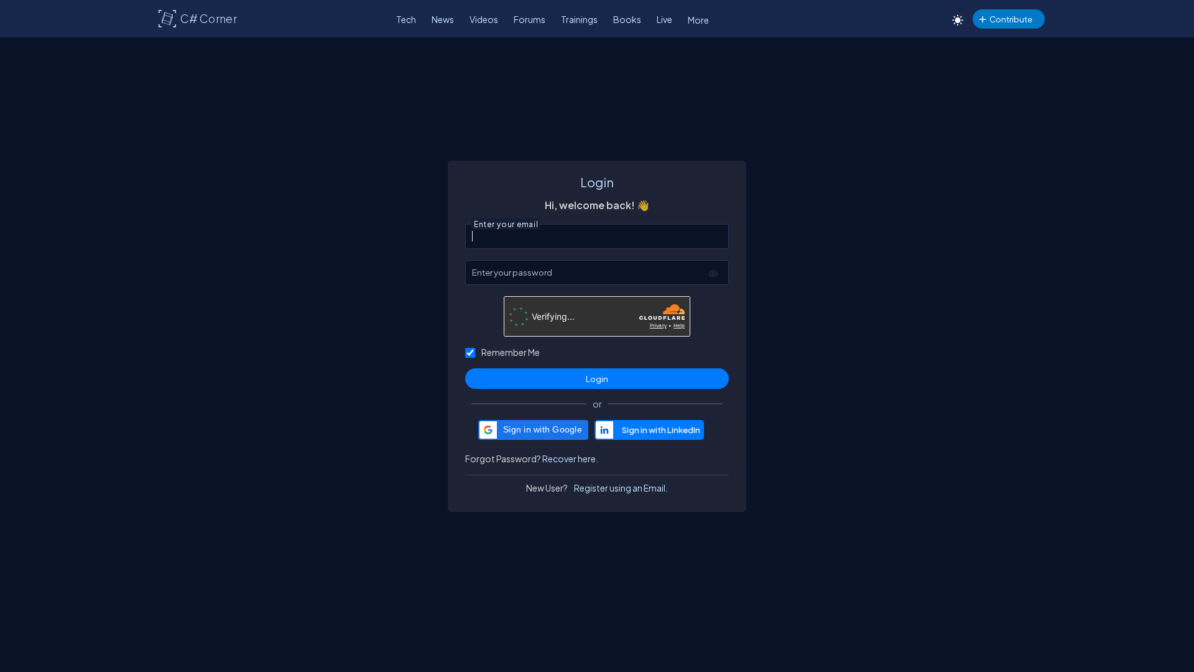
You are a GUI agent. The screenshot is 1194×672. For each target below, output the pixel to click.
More (698, 20)
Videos (484, 19)
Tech (406, 19)
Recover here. (570, 458)
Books (627, 19)
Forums (529, 19)
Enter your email (506, 223)
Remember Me (510, 352)
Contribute (1010, 19)
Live (664, 19)
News (443, 19)
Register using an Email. (621, 487)
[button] (533, 430)
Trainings (579, 19)
